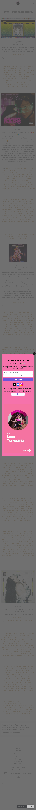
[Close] (34, 353)
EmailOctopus (22, 394)
